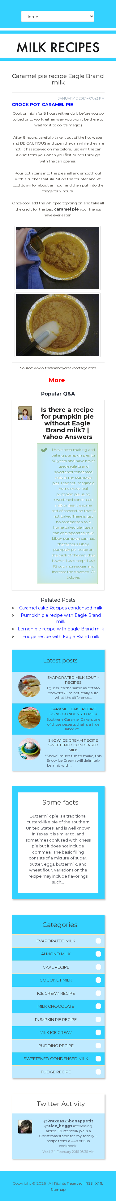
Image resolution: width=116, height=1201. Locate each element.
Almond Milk (56, 953)
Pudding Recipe (56, 1045)
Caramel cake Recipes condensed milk (60, 608)
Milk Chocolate (55, 1006)
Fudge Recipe (56, 1071)
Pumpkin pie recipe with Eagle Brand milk (61, 618)
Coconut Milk (56, 980)
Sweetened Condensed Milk (56, 1058)
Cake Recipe (56, 967)
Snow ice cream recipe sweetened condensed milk (73, 745)
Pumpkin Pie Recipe (56, 1019)
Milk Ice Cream (56, 1032)
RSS (88, 1183)
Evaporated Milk (56, 940)
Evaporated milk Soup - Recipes (73, 680)
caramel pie (66, 209)
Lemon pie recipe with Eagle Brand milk (61, 629)
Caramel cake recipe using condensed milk (73, 711)
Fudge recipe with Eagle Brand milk (60, 636)
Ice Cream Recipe (56, 993)
